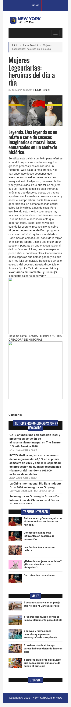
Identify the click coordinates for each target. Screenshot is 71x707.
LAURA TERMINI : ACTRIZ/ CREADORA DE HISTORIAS (35, 337)
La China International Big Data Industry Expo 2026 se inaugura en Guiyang (35, 485)
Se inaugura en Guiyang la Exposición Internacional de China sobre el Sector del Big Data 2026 (34, 500)
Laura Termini (30, 45)
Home (35, 5)
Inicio (15, 45)
